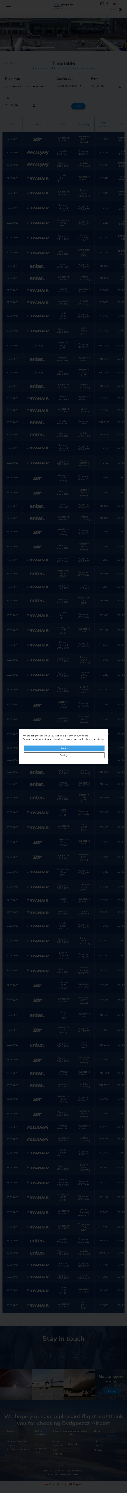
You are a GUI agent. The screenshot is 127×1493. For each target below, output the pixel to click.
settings (99, 739)
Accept (64, 748)
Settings (64, 755)
